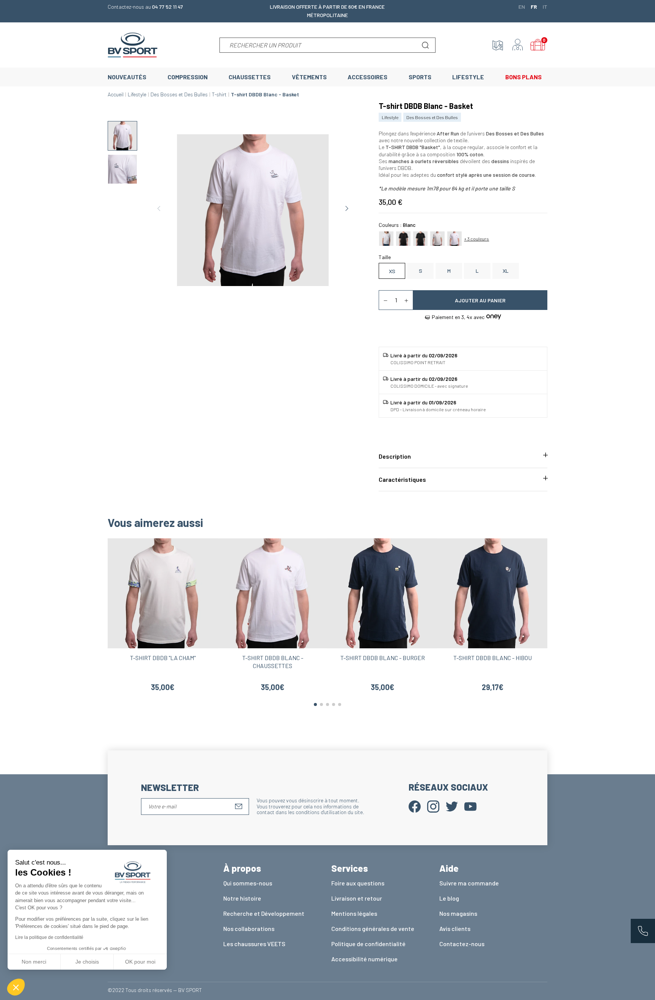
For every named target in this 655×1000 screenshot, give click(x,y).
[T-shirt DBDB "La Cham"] (437, 237)
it (545, 6)
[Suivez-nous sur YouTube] (470, 806)
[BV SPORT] (133, 44)
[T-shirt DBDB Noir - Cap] (403, 237)
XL (506, 270)
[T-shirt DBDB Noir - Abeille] (420, 237)
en (522, 6)
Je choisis (87, 962)
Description (395, 456)
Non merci (34, 962)
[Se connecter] (517, 45)
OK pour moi (140, 962)
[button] (16, 987)
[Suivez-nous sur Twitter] (452, 806)
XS (392, 271)
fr (534, 6)
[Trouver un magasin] (497, 45)
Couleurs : (397, 225)
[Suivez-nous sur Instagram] (433, 806)
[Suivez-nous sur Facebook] (414, 806)
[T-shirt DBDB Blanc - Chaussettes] (454, 237)
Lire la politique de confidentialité (49, 937)
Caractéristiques (402, 479)
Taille (385, 257)
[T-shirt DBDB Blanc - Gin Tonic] (386, 237)
